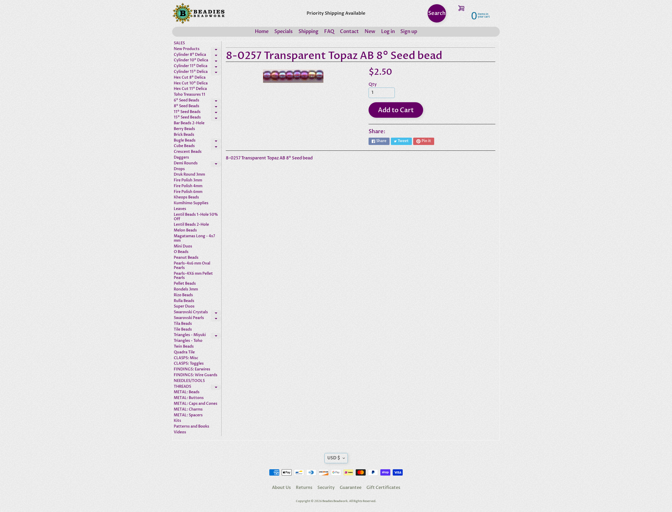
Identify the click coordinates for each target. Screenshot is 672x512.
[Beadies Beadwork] (198, 13)
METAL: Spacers (188, 415)
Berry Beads (184, 129)
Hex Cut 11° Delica (190, 89)
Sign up (408, 31)
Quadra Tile (184, 352)
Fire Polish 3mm (188, 180)
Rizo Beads (183, 295)
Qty (373, 84)
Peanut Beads (186, 258)
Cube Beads (197, 147)
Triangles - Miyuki (197, 336)
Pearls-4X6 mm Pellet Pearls (193, 276)
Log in (388, 31)
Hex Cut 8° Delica (190, 78)
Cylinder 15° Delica (197, 73)
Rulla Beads (184, 301)
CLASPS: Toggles (189, 364)
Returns (304, 488)
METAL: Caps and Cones (195, 404)
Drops (179, 169)
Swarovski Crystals (197, 313)
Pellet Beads (185, 284)
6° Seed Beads (197, 101)
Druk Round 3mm (189, 175)
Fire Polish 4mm (188, 186)
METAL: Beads (187, 392)
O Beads (181, 252)
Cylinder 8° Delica (197, 55)
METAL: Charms (188, 409)
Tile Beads (183, 329)
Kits (177, 421)
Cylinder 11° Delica (197, 67)
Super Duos (184, 306)
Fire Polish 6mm (188, 192)
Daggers (181, 157)
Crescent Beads (188, 152)
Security (326, 488)
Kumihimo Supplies (191, 203)
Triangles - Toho (188, 341)
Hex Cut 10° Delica (191, 83)
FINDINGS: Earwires (192, 369)
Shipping (308, 31)
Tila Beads (183, 324)
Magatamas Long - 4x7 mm (194, 238)
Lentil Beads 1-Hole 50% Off (196, 217)
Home (262, 31)
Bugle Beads (197, 141)
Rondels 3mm (186, 289)
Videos (180, 432)
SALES (179, 43)
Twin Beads (184, 346)
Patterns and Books (191, 426)
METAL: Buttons (189, 398)
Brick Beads (184, 135)
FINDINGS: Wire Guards (195, 375)
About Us (281, 488)
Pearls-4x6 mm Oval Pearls (192, 265)
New (370, 31)
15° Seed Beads (197, 118)
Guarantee (350, 488)
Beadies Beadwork (335, 501)
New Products (197, 50)
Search (437, 13)
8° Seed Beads (197, 107)
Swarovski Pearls (197, 319)
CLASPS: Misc (186, 358)
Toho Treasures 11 (189, 95)
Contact (349, 31)
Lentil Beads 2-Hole (191, 225)
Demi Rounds (197, 164)
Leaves (180, 209)
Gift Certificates (383, 488)
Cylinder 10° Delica (197, 61)
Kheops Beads (186, 197)
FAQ (329, 31)
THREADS (197, 387)
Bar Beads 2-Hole (189, 123)
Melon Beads (185, 230)
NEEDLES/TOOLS (189, 381)
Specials (283, 31)
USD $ (333, 458)
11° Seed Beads (197, 113)
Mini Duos (183, 246)
